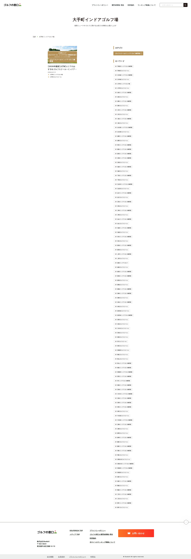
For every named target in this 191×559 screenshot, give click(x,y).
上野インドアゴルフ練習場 (124, 254)
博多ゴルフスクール (122, 455)
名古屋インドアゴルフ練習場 (124, 127)
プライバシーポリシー (100, 5)
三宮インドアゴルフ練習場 (124, 494)
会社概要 (50, 556)
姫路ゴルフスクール (122, 267)
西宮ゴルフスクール (122, 346)
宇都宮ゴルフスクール (123, 70)
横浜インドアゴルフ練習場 (124, 149)
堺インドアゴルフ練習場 (123, 381)
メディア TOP (75, 534)
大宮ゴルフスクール (122, 114)
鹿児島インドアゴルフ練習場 (124, 315)
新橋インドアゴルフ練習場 (124, 289)
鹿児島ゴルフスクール (123, 311)
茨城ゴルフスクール (122, 332)
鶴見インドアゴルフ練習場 (124, 367)
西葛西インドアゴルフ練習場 (124, 372)
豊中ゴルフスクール (122, 507)
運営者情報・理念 (118, 5)
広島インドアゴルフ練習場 (124, 201)
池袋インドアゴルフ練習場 (124, 167)
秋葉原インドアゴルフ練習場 (124, 468)
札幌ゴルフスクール (122, 232)
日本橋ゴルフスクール (123, 79)
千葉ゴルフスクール (122, 180)
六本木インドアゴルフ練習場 (124, 394)
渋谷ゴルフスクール (122, 241)
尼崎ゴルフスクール (122, 429)
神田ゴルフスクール (122, 411)
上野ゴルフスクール (122, 258)
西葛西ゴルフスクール (123, 350)
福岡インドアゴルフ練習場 (124, 136)
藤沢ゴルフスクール (122, 442)
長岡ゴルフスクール (122, 319)
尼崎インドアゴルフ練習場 (124, 424)
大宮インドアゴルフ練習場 (124, 110)
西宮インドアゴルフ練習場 (124, 376)
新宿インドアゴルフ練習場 (124, 153)
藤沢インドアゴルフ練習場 (124, 446)
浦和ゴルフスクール (122, 105)
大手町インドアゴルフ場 (123, 84)
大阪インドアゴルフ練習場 (124, 119)
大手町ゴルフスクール (123, 88)
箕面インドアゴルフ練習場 (124, 385)
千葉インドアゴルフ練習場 (124, 175)
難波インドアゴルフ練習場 (124, 490)
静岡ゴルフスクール (122, 433)
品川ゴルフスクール (122, 197)
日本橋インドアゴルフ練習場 (124, 75)
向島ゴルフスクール (122, 306)
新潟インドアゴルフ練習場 (124, 245)
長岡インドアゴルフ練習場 (124, 402)
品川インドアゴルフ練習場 (124, 193)
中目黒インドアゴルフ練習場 (124, 420)
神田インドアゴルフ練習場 (124, 407)
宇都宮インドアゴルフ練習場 (124, 66)
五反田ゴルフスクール (123, 188)
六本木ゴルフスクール (123, 328)
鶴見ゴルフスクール (122, 354)
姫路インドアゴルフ (122, 263)
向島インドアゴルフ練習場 (124, 302)
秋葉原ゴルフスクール (123, 472)
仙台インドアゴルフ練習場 (124, 219)
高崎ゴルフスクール (122, 298)
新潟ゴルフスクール (122, 250)
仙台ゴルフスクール (122, 223)
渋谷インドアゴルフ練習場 (124, 236)
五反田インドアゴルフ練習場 (124, 184)
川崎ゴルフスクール (122, 215)
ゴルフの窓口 (12, 5)
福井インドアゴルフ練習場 (124, 481)
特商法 (92, 556)
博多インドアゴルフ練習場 (124, 450)
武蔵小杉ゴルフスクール (123, 459)
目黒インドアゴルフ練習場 (124, 398)
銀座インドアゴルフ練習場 (124, 271)
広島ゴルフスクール (122, 206)
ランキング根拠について (147, 5)
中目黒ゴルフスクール (123, 415)
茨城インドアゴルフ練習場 (124, 389)
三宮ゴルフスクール (122, 498)
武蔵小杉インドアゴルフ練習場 (125, 464)
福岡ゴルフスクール (122, 140)
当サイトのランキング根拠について (102, 542)
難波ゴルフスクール (122, 485)
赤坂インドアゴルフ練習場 (124, 92)
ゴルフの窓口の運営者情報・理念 (101, 534)
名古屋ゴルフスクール (123, 132)
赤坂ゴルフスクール (122, 97)
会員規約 (61, 556)
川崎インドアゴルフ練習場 (124, 210)
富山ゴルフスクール (122, 359)
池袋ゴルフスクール (122, 171)
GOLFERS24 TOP (76, 530)
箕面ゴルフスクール (122, 337)
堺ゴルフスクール (122, 341)
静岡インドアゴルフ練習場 (124, 437)
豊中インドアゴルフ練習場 (124, 503)
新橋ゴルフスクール (122, 284)
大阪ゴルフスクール (122, 123)
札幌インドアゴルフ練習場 (124, 228)
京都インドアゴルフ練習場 (124, 158)
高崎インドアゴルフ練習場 (124, 293)
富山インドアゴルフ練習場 (124, 363)
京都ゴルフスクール (122, 162)
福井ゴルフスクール (122, 477)
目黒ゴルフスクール (122, 324)
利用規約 (131, 5)
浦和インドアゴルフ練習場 (124, 101)
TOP (34, 36)
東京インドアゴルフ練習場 (124, 145)
